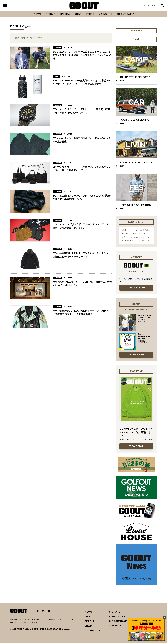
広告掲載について (39, 619)
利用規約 (51, 619)
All (28, 11)
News (38, 14)
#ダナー (125, 237)
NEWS (88, 611)
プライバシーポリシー (66, 619)
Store (90, 14)
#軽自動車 (126, 234)
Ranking (136, 11)
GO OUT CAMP (125, 14)
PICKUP (50, 14)
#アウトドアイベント (141, 234)
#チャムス (133, 230)
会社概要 (13, 619)
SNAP (77, 14)
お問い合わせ (24, 619)
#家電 (124, 230)
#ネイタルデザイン (129, 241)
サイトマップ (35, 623)
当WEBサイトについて (19, 623)
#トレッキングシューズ (140, 237)
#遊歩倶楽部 (145, 230)
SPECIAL (65, 14)
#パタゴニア (144, 241)
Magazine (105, 14)
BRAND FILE (92, 630)
